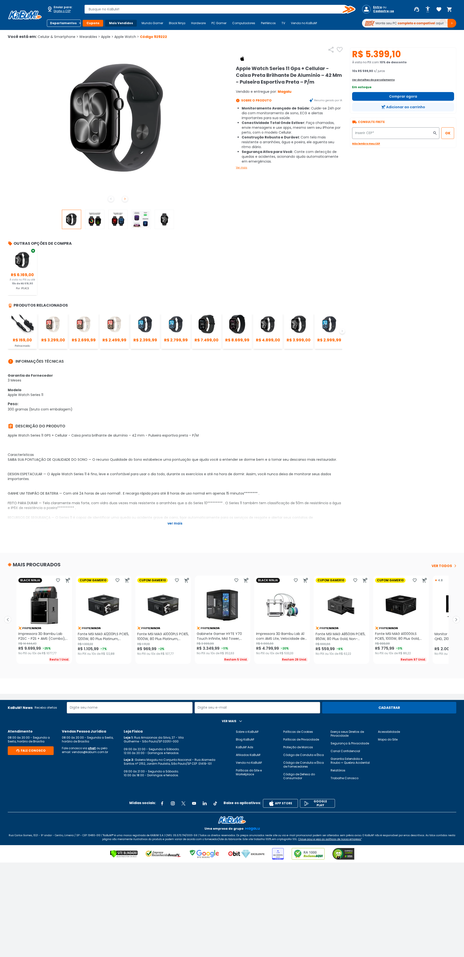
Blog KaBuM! (245, 739)
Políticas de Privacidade (301, 739)
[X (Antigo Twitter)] (183, 803)
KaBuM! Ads (244, 747)
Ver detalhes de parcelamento (373, 80)
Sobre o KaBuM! (247, 732)
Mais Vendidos (121, 23)
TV (283, 23)
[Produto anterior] (8, 620)
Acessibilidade (389, 732)
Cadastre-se (383, 11)
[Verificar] (124, 854)
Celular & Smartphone (58, 36)
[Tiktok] (215, 803)
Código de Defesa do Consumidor (299, 776)
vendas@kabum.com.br (90, 752)
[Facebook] (162, 803)
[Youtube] (194, 803)
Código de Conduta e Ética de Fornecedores (303, 765)
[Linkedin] (204, 803)
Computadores (243, 23)
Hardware (198, 23)
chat (92, 748)
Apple (107, 36)
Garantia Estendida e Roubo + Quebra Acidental (350, 761)
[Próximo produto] (456, 620)
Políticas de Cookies (298, 732)
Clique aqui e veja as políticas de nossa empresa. (329, 839)
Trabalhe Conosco (344, 778)
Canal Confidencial (345, 751)
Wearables (89, 36)
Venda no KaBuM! (304, 23)
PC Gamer (218, 23)
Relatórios (338, 770)
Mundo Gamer (152, 23)
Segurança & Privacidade (350, 743)
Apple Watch (126, 36)
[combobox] (216, 9)
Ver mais (241, 167)
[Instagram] (172, 803)
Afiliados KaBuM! (248, 755)
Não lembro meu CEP (366, 143)
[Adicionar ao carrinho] (67, 580)
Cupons (93, 23)
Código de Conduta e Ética (303, 755)
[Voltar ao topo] (232, 820)
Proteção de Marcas (298, 747)
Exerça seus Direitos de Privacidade (347, 734)
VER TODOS (442, 565)
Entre (377, 7)
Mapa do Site (388, 739)
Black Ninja (177, 23)
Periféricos (268, 23)
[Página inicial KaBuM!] (25, 15)
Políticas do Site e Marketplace (249, 772)
